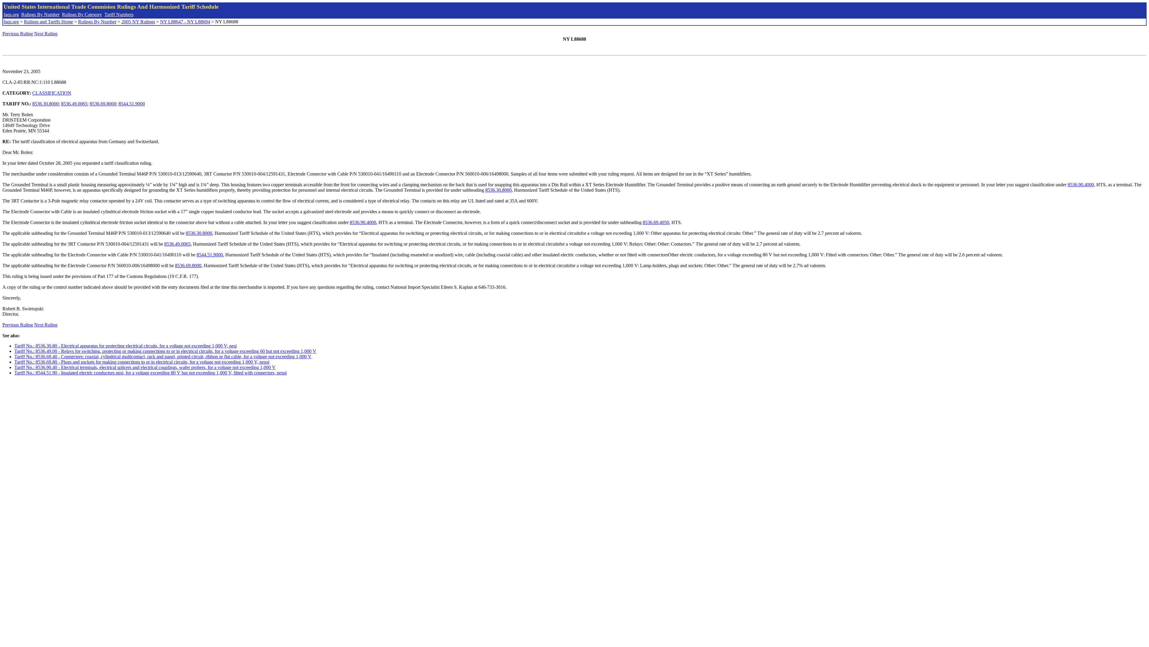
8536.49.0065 (74, 103)
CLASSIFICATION (51, 93)
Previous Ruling (17, 33)
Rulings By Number (40, 14)
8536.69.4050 (656, 222)
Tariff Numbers (118, 14)
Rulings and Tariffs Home (48, 21)
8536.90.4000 (1081, 184)
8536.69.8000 (103, 103)
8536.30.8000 (45, 103)
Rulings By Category (82, 14)
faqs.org (11, 14)
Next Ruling (45, 33)
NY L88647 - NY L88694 (185, 21)
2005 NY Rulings (138, 21)
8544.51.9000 (131, 103)
